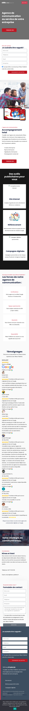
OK (15, 708)
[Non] (27, 705)
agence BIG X (10, 693)
